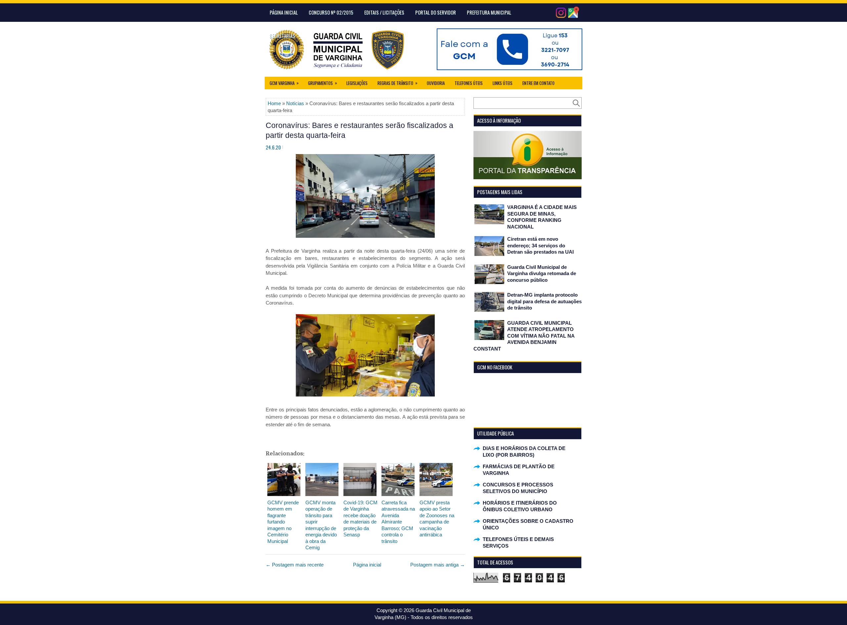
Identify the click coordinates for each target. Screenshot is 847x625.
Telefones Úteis (469, 83)
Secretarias (282, 35)
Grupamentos (322, 82)
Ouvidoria (436, 83)
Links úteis (503, 83)
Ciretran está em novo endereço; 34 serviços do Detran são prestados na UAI (540, 245)
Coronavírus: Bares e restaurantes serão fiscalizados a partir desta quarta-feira (359, 130)
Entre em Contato (538, 83)
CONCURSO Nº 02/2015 (331, 12)
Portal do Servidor (435, 12)
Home (274, 103)
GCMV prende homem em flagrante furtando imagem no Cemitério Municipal (283, 522)
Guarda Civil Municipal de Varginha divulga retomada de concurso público (541, 273)
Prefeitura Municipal (489, 12)
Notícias (295, 103)
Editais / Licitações (384, 12)
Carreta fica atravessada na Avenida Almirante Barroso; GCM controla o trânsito (398, 522)
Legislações (357, 83)
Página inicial (367, 564)
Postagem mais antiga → (437, 564)
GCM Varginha (284, 82)
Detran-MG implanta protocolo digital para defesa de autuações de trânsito (544, 301)
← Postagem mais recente (295, 564)
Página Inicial (284, 12)
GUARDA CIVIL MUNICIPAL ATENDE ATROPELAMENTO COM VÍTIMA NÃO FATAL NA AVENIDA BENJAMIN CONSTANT (523, 336)
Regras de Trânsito (398, 82)
